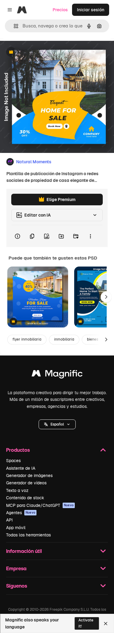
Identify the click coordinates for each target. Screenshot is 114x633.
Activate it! (85, 623)
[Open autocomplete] (13, 26)
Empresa (16, 568)
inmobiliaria (64, 339)
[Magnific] (57, 375)
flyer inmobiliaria (26, 339)
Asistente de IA (20, 468)
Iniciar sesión (90, 9)
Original (38, 52)
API (9, 520)
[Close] (105, 623)
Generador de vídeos (26, 483)
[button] (57, 424)
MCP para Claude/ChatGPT (40, 505)
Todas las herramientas (28, 535)
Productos (18, 450)
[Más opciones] (90, 236)
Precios (60, 9)
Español (57, 424)
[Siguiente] (106, 297)
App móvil (16, 527)
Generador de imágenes (29, 475)
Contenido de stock (25, 497)
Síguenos (16, 585)
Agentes (20, 512)
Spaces (13, 460)
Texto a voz (17, 490)
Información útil (24, 551)
